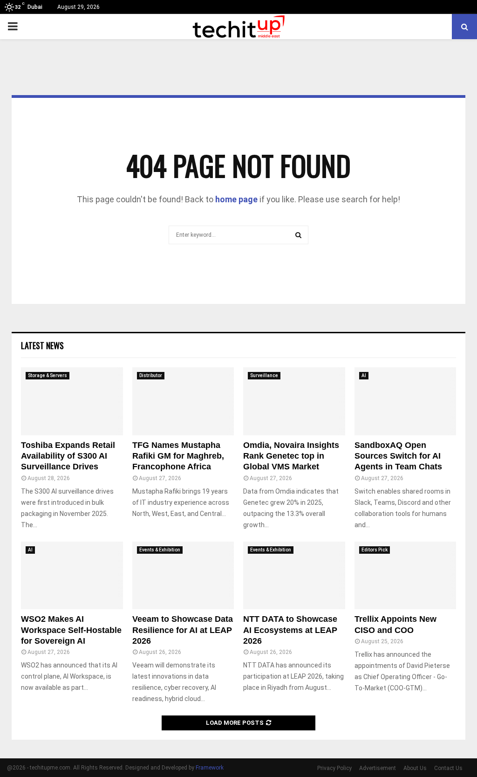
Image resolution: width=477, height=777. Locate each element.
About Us (415, 768)
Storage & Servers (48, 375)
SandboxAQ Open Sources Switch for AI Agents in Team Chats (398, 456)
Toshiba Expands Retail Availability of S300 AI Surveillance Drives (68, 456)
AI (363, 375)
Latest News (42, 345)
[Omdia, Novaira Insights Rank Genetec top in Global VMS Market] (294, 401)
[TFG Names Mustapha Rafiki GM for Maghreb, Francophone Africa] (183, 401)
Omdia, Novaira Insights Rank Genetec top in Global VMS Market (291, 456)
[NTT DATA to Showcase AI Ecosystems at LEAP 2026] (294, 576)
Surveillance (263, 375)
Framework (214, 767)
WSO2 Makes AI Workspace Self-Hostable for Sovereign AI (71, 630)
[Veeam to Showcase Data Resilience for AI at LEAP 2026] (183, 576)
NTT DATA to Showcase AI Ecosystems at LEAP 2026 (290, 630)
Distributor (150, 375)
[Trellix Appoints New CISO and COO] (405, 576)
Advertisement (378, 768)
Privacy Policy (335, 768)
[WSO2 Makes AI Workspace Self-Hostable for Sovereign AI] (72, 576)
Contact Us (449, 768)
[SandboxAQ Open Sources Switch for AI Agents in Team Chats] (405, 401)
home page (235, 199)
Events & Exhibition (160, 549)
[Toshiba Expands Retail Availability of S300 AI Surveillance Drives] (72, 401)
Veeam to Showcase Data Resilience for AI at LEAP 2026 (182, 630)
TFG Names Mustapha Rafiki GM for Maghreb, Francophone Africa (178, 456)
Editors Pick (374, 549)
